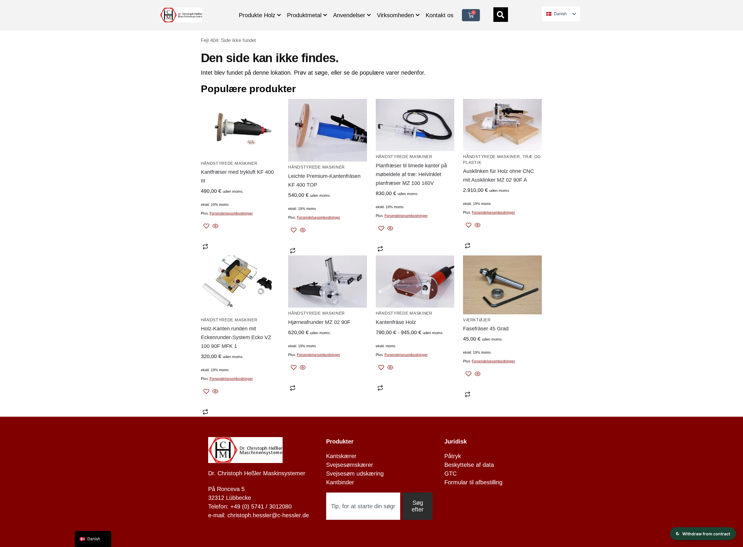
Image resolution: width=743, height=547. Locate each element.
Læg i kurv (240, 237)
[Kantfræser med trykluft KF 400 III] (240, 128)
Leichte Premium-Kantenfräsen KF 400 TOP (324, 180)
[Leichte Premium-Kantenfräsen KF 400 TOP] (327, 130)
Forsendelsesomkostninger (231, 213)
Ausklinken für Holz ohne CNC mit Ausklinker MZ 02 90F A (498, 175)
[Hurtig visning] (214, 226)
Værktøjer (476, 320)
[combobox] (363, 506)
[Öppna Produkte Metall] (325, 15)
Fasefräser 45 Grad (486, 329)
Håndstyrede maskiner (229, 163)
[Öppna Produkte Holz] (279, 15)
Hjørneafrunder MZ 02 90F (319, 322)
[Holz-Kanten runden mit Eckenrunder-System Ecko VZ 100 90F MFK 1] (240, 284)
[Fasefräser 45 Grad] (502, 284)
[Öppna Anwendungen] (369, 15)
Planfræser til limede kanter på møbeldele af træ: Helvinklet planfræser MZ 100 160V (411, 174)
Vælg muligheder (415, 378)
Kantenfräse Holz (396, 322)
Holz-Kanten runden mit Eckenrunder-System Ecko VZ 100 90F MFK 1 (236, 337)
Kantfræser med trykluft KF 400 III (237, 176)
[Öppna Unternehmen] (417, 15)
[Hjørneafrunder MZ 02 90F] (327, 281)
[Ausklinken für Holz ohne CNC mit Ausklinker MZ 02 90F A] (502, 125)
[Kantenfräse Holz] (415, 281)
